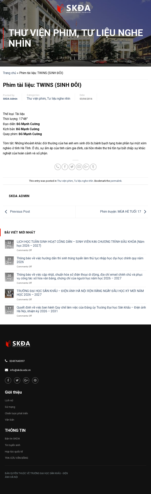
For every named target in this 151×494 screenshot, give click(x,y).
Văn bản (9, 419)
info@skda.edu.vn (20, 370)
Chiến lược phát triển (16, 413)
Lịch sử (9, 400)
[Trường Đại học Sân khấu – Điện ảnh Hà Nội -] (75, 9)
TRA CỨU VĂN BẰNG (16, 457)
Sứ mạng (10, 406)
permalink (116, 180)
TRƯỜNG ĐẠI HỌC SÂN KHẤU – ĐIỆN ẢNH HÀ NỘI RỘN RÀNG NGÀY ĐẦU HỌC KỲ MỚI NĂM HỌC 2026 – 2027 (80, 293)
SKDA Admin (10, 98)
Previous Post (19, 212)
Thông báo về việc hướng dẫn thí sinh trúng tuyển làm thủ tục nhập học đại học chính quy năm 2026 (80, 260)
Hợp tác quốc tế (14, 451)
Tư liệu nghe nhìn (58, 98)
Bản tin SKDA (12, 438)
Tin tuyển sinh (12, 445)
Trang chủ (9, 73)
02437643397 (17, 361)
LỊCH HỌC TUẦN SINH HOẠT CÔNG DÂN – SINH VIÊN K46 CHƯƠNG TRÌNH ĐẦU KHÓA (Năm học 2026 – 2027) (80, 243)
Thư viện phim (42, 32)
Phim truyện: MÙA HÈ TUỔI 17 (121, 212)
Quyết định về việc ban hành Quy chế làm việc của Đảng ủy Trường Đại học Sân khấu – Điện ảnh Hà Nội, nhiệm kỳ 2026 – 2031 (81, 309)
